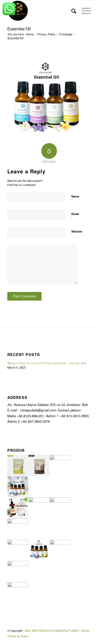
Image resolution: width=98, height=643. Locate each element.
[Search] (71, 10)
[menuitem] (71, 10)
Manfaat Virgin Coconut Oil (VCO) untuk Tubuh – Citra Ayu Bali (46, 363)
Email (75, 216)
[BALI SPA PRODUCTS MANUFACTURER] (40, 10)
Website (76, 231)
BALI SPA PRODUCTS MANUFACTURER (52, 630)
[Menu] (83, 10)
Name (75, 198)
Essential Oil (19, 29)
